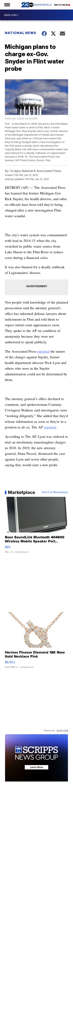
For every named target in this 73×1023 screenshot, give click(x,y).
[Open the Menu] (7, 5)
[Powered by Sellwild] (62, 730)
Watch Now (61, 5)
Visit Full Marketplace (55, 492)
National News (20, 33)
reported (43, 351)
